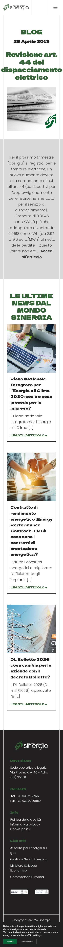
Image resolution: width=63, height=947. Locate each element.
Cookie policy (20, 829)
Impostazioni (27, 941)
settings (37, 935)
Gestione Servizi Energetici (29, 859)
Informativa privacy (25, 824)
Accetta (10, 941)
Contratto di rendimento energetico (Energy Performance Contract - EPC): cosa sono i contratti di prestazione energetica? (31, 530)
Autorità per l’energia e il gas (28, 850)
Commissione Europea (27, 877)
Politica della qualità (25, 819)
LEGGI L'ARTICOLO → (28, 435)
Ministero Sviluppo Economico (23, 867)
